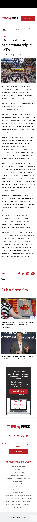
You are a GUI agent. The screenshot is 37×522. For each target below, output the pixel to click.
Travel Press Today (18, 472)
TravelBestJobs (18, 481)
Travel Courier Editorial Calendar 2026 (18, 501)
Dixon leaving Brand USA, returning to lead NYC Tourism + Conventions (17, 357)
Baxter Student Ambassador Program (18, 478)
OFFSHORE (17, 487)
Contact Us (17, 507)
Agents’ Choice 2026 (17, 475)
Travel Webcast (18, 490)
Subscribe (27, 18)
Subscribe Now (18, 391)
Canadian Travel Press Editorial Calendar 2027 (18, 498)
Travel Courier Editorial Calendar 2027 (18, 504)
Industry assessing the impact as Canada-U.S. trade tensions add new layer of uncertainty (18, 324)
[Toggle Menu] (4, 29)
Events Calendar (18, 484)
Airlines (3, 36)
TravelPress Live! (17, 493)
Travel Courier (17, 469)
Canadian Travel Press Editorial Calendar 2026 (18, 495)
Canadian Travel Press (18, 466)
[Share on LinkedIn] (27, 273)
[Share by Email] (33, 273)
